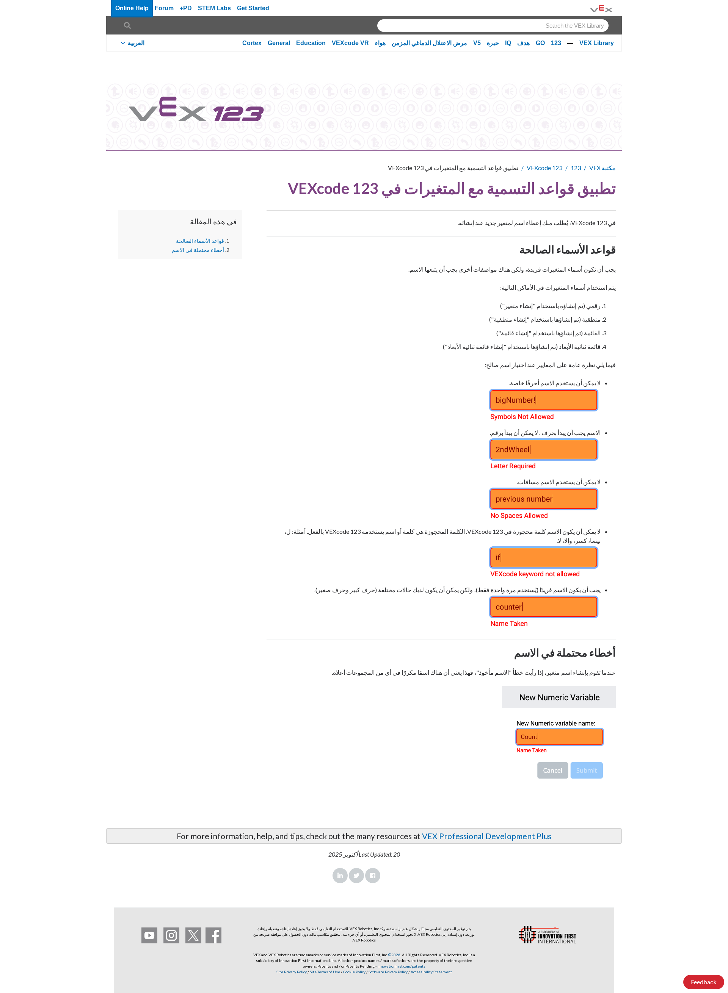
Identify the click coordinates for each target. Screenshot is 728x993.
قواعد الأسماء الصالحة (200, 241)
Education (311, 43)
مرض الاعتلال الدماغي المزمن (429, 43)
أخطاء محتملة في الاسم (198, 250)
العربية (136, 43)
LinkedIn (340, 875)
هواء (380, 43)
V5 (477, 43)
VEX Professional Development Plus (486, 836)
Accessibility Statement (431, 972)
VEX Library (596, 43)
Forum (164, 8)
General (279, 43)
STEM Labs (214, 8)
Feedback (704, 981)
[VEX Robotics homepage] (601, 8)
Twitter (356, 875)
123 (556, 43)
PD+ (186, 8)
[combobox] (493, 25)
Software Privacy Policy (388, 972)
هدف (523, 43)
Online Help (132, 8)
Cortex (252, 43)
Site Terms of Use (324, 972)
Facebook (372, 875)
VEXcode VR (350, 43)
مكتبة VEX (602, 167)
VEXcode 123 (544, 167)
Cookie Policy (354, 972)
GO (540, 43)
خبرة (493, 43)
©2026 (394, 954)
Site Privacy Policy (291, 972)
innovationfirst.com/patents (401, 966)
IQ (508, 43)
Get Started (253, 8)
